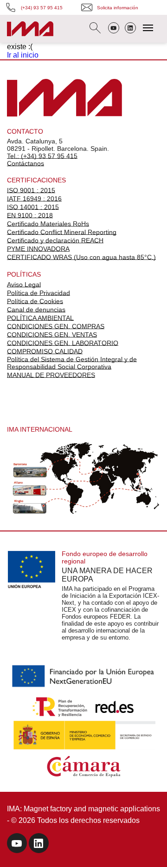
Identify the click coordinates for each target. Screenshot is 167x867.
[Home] (30, 30)
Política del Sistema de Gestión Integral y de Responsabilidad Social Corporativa (72, 363)
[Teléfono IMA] (113, 28)
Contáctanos (25, 163)
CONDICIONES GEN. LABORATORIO (62, 343)
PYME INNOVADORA (38, 248)
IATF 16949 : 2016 (34, 198)
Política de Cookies (35, 301)
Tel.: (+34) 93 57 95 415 (42, 156)
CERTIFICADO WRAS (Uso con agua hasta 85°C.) (81, 257)
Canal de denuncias (36, 309)
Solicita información (117, 7)
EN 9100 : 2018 (30, 215)
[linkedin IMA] (39, 844)
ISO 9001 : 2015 (31, 190)
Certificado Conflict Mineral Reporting (61, 232)
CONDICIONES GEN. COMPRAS (55, 326)
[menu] (148, 28)
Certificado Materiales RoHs (48, 223)
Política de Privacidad (38, 293)
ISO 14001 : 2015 (33, 207)
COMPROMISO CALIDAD (45, 351)
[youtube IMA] (17, 844)
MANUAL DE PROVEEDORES (51, 375)
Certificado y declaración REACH (55, 240)
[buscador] (95, 28)
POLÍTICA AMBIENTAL (40, 318)
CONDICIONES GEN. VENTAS (52, 334)
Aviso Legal (24, 284)
